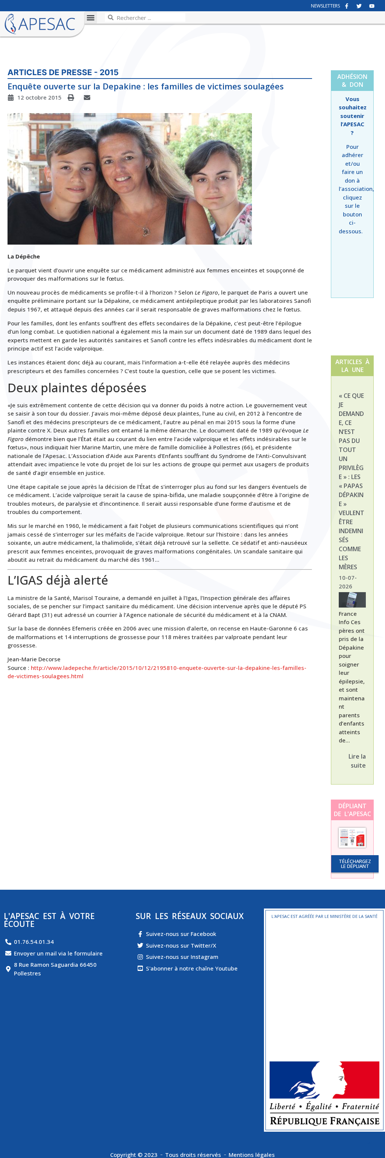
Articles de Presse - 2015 (63, 72)
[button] (91, 17)
